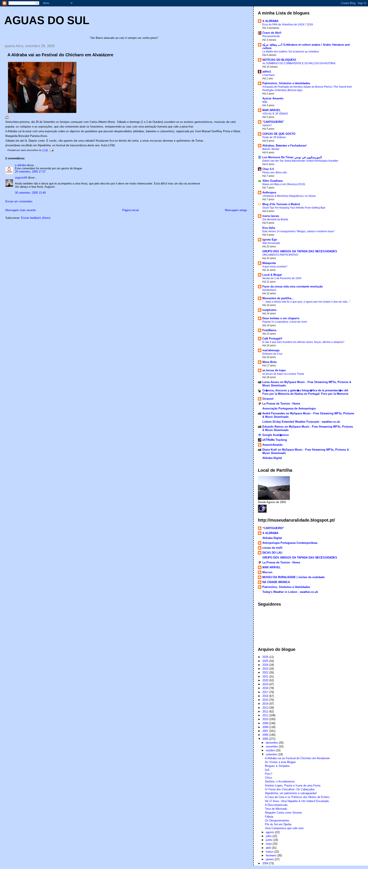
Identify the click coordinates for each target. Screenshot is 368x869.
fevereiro (271, 855)
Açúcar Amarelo (272, 98)
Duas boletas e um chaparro (280, 318)
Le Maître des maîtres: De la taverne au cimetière (290, 51)
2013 (265, 707)
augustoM (21, 177)
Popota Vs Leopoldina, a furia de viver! (284, 321)
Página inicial (130, 210)
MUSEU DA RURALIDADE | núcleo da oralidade (293, 577)
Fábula (269, 816)
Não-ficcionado (271, 243)
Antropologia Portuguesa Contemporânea (289, 542)
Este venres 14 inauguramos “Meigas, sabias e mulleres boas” (298, 231)
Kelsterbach (269, 290)
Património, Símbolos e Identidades (286, 83)
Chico (268, 777)
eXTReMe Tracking (274, 439)
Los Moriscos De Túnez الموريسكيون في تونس (292, 157)
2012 (265, 711)
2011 (265, 715)
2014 (265, 703)
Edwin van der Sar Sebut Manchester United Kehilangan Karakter (300, 160)
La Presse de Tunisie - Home (281, 403)
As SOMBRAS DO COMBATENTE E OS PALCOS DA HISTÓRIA (298, 63)
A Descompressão (276, 805)
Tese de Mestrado (276, 808)
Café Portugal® (272, 338)
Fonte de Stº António (274, 137)
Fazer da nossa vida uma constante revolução (292, 286)
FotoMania (269, 330)
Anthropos (269, 192)
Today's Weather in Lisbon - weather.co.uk (290, 591)
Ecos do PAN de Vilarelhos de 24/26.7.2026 (287, 24)
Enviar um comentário (18, 201)
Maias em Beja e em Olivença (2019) (283, 184)
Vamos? (267, 125)
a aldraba (20, 165)
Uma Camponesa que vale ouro (284, 828)
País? (268, 773)
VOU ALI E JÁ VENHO (275, 113)
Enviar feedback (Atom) (35, 217)
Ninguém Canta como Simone (283, 812)
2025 (265, 661)
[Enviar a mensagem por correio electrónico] (51, 150)
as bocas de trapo (274, 370)
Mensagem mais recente (20, 210)
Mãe (264, 101)
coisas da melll (272, 547)
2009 (265, 723)
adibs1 (266, 71)
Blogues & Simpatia (277, 765)
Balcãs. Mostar (270, 149)
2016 (265, 696)
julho (269, 836)
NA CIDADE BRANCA (276, 582)
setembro (272, 754)
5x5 (267, 770)
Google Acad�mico (275, 435)
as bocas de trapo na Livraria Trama (283, 373)
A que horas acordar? (274, 266)
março (270, 851)
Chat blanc (268, 75)
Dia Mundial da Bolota (275, 219)
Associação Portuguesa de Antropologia (289, 408)
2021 (265, 676)
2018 (265, 688)
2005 (265, 738)
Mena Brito (269, 362)
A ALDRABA (270, 21)
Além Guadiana (272, 180)
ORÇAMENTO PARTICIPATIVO (280, 254)
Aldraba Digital (272, 458)
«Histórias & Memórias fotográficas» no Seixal (289, 195)
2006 (265, 734)
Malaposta (269, 263)
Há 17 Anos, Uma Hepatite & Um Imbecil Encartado (297, 801)
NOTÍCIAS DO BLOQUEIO (279, 59)
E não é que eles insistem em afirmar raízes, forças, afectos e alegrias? (303, 342)
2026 (265, 657)
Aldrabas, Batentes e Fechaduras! (284, 145)
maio (269, 843)
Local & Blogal (272, 274)
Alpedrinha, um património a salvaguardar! (291, 793)
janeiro (270, 859)
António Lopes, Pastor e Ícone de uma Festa (292, 785)
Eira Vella (268, 227)
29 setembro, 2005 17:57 (30, 171)
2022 (265, 672)
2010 (265, 719)
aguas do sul (46, 20)
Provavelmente (271, 36)
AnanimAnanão (272, 444)
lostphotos (269, 310)
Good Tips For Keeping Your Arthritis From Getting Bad (293, 207)
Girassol (267, 398)
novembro (272, 746)
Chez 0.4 (268, 169)
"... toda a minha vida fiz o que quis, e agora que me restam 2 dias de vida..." (306, 301)
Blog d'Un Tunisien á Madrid (281, 204)
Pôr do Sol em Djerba (278, 824)
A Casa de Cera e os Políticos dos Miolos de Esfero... (298, 797)
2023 (265, 668)
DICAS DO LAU (272, 552)
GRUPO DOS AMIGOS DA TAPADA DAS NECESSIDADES (299, 251)
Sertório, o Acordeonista (280, 781)
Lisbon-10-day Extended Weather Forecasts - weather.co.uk (301, 421)
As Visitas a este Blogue (280, 762)
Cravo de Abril (271, 32)
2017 (265, 692)
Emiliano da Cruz (272, 353)
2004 (265, 863)
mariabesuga (270, 350)
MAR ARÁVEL (271, 110)
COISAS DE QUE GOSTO (278, 133)
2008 (265, 727)
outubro (271, 750)
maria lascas (270, 216)
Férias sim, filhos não (274, 172)
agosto (270, 832)
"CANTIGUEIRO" (273, 121)
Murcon (267, 572)
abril (269, 847)
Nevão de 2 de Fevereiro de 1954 (281, 278)
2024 (265, 664)
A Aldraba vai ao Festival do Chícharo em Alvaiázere (297, 758)
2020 (265, 680)
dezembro (272, 742)
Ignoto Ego (269, 239)
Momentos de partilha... (278, 298)
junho (269, 839)
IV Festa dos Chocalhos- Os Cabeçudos (290, 789)
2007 (265, 731)
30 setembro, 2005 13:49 (30, 192)
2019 (265, 684)
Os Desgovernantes (277, 820)
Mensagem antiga (236, 210)
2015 (265, 699)
